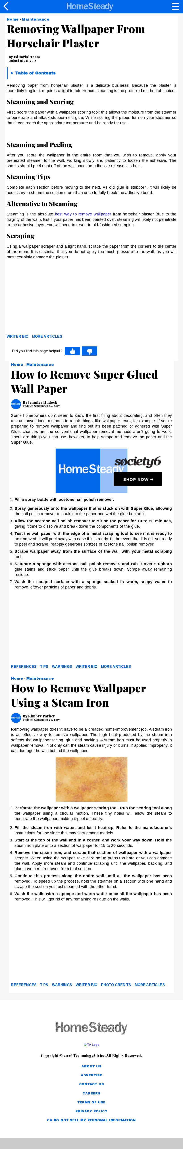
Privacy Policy (91, 1111)
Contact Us (91, 1084)
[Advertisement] (47, 298)
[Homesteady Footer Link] (91, 1029)
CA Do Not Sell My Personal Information (91, 1120)
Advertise (91, 1075)
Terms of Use (91, 1102)
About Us (91, 1066)
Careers (91, 1093)
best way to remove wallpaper (83, 214)
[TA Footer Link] (91, 1044)
